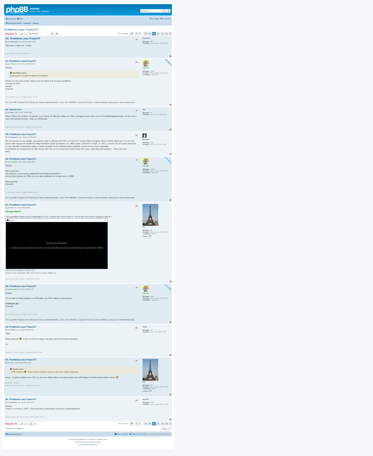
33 (151, 330)
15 (151, 112)
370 (152, 402)
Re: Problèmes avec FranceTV (23, 38)
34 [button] (167, 33)
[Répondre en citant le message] (136, 39)
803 (152, 142)
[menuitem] (20, 19)
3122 (152, 71)
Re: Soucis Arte (13, 109)
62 (151, 230)
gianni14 (145, 399)
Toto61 (144, 327)
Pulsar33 (145, 68)
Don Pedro (146, 38)
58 (151, 41)
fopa (144, 109)
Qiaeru (98, 442)
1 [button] (139, 33)
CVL (143, 227)
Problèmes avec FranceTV (21, 29)
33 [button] (162, 33)
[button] (132, 33)
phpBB (81, 439)
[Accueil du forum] (17, 9)
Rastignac (146, 139)
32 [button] (158, 33)
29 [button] (146, 33)
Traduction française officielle (85, 442)
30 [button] (150, 33)
